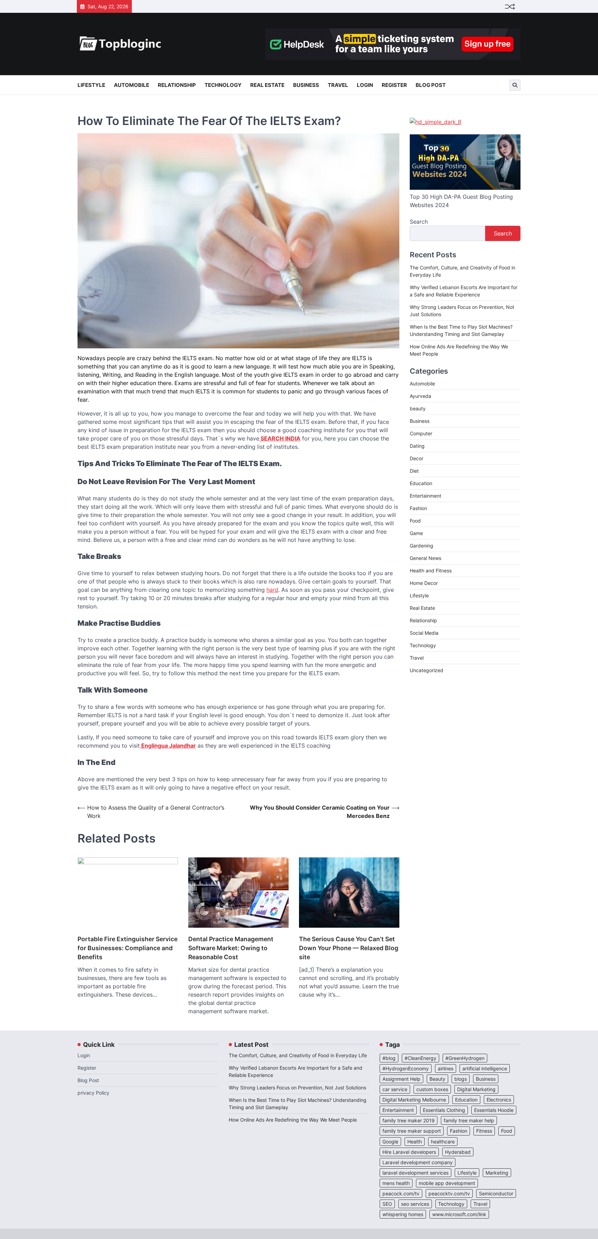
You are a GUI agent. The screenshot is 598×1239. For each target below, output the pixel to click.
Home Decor (424, 583)
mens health (396, 1183)
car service (394, 1089)
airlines (445, 1068)
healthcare (443, 1141)
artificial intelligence (484, 1068)
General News (425, 558)
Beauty (437, 1079)
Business (306, 85)
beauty (418, 408)
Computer (421, 433)
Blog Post (431, 85)
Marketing (497, 1173)
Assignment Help (401, 1079)
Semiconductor (496, 1193)
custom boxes (432, 1089)
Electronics (499, 1100)
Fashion (418, 508)
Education (421, 483)
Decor (416, 458)
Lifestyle (91, 85)
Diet (414, 471)
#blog (389, 1058)
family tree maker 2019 (408, 1120)
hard (272, 589)
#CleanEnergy (420, 1058)
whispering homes (402, 1214)
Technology (223, 85)
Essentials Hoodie (494, 1110)
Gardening (421, 546)
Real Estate (267, 85)
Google (390, 1141)
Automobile (131, 85)
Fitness (484, 1131)
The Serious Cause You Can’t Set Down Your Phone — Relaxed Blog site (348, 948)
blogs (460, 1079)
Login (365, 85)
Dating (417, 446)
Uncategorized (426, 670)
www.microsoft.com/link (459, 1214)
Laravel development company (417, 1162)
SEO (387, 1204)
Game (416, 533)
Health (414, 1141)
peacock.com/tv (400, 1193)
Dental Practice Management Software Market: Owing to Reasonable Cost (230, 948)
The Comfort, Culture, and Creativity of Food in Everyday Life (298, 1055)
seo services (415, 1204)
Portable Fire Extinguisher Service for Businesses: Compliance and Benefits (128, 948)
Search (419, 221)
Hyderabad (458, 1152)
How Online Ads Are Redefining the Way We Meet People (293, 1120)
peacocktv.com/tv (449, 1193)
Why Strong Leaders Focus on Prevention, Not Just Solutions (297, 1087)
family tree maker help (469, 1120)
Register (394, 85)
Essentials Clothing (444, 1110)
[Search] (515, 85)
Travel (338, 85)
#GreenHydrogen (464, 1058)
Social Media (424, 633)
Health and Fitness (431, 570)
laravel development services (415, 1173)
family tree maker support (411, 1131)
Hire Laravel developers (409, 1152)
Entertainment (425, 496)
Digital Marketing (476, 1089)
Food (415, 521)
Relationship (177, 85)
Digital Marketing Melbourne (414, 1100)
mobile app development (447, 1183)
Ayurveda (420, 396)
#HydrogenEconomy (405, 1068)
